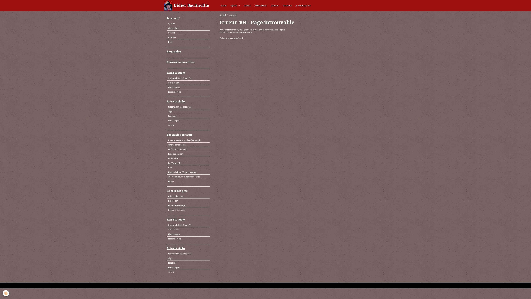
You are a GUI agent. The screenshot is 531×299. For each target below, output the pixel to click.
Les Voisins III (174, 163)
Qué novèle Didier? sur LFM (180, 78)
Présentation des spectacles (179, 107)
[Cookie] (6, 293)
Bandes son (173, 201)
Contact (247, 5)
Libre (170, 168)
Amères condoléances (177, 145)
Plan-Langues (174, 87)
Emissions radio (174, 92)
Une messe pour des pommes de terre (184, 177)
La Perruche (173, 158)
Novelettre (287, 5)
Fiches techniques (175, 196)
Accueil (223, 5)
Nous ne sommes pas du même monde (184, 140)
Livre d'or (274, 5)
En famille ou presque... (178, 149)
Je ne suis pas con (303, 5)
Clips (170, 111)
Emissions (172, 116)
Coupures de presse (176, 210)
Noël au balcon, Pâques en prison (182, 172)
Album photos (260, 5)
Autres (171, 125)
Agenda (234, 5)
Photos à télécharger (177, 205)
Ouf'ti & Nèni (173, 83)
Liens (170, 42)
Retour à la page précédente (232, 38)
